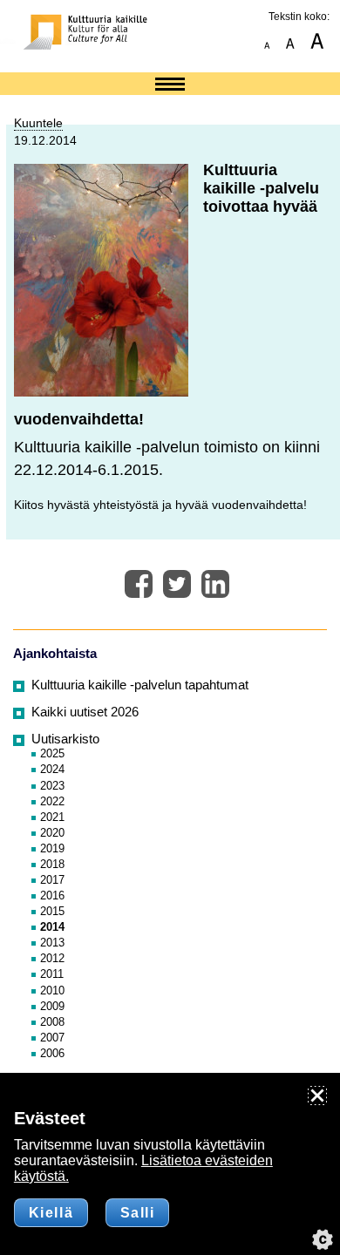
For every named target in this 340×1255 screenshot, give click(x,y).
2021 (52, 817)
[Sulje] (317, 1095)
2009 (52, 1006)
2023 (52, 785)
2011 (52, 973)
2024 (52, 769)
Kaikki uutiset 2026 (85, 712)
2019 (52, 848)
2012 (52, 958)
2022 (52, 801)
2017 (52, 879)
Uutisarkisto (65, 739)
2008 (52, 1021)
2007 (52, 1037)
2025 (52, 753)
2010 (52, 990)
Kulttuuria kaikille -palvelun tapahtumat (139, 685)
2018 (52, 864)
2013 (52, 942)
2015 (52, 911)
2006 (52, 1053)
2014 (52, 926)
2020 (52, 832)
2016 (52, 895)
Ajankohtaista (55, 654)
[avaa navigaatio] (170, 85)
